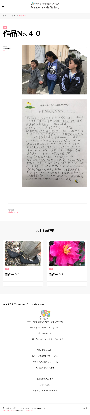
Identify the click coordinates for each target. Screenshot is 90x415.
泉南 (5, 27)
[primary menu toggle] (3, 6)
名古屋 (85, 408)
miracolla (7, 48)
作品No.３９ (56, 274)
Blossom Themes (9, 410)
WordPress (30, 410)
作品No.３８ (12, 274)
